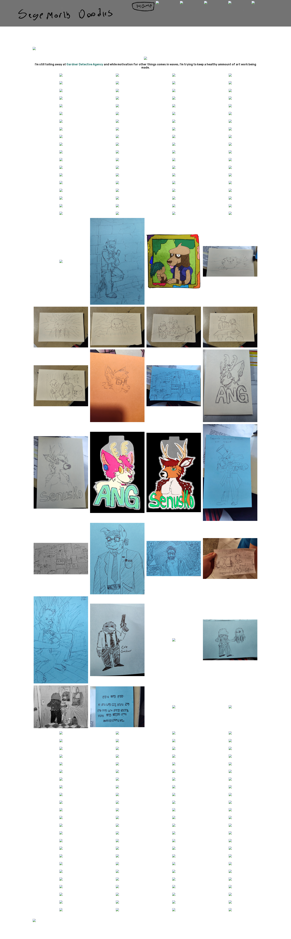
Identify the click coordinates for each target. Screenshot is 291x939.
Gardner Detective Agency (85, 64)
